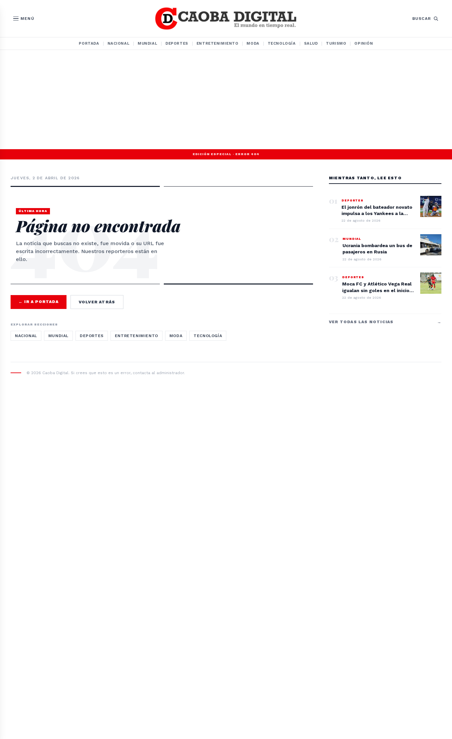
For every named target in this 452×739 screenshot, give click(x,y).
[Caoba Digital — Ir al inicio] (226, 18)
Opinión (363, 43)
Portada (89, 43)
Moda (253, 43)
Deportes (176, 43)
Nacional (119, 43)
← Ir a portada (39, 301)
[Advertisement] (226, 99)
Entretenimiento (218, 43)
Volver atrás (97, 302)
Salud (311, 43)
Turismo (336, 43)
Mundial (147, 43)
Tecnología (282, 43)
